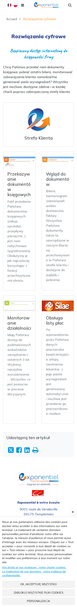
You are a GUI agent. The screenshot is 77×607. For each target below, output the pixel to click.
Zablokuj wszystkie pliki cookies (38, 592)
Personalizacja (38, 601)
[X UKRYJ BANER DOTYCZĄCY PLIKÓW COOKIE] (72, 512)
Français (9, 5)
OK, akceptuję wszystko (38, 584)
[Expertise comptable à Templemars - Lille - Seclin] (38, 475)
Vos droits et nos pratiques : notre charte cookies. (34, 567)
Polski (15, 5)
